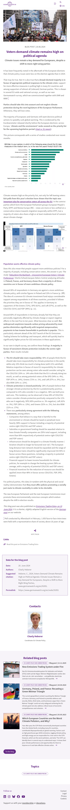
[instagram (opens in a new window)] (9, 797)
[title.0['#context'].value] (11, 670)
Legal (64, 793)
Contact (64, 791)
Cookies (64, 798)
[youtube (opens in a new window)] (23, 797)
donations (40, 803)
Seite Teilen (35, 534)
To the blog (9, 751)
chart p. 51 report (43, 129)
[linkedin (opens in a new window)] (4, 797)
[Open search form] (60, 2)
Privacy (64, 796)
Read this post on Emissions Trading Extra (22, 544)
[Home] (9, 4)
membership (28, 803)
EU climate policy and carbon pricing (35, 663)
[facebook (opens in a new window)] (18, 797)
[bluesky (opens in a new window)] (13, 797)
